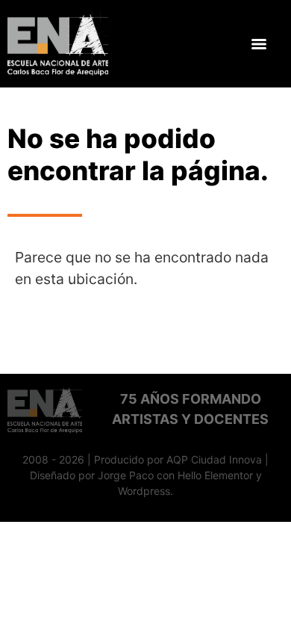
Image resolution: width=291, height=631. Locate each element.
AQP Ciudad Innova (214, 459)
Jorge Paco (126, 475)
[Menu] (258, 44)
